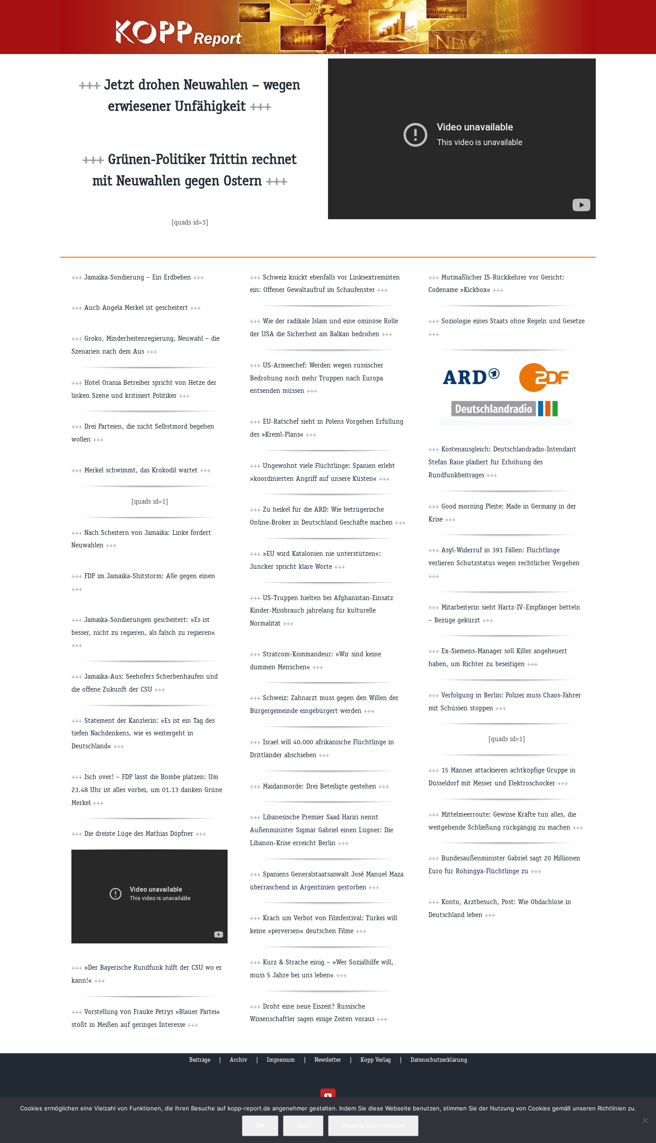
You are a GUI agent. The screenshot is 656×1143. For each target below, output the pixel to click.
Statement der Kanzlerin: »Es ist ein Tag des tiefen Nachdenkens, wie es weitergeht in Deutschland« (143, 733)
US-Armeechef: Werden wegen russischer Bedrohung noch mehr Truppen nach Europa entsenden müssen (316, 378)
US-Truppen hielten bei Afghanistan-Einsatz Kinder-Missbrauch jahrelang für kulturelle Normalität (321, 610)
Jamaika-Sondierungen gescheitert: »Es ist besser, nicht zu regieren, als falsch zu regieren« (143, 632)
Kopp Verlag (376, 1060)
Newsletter (328, 1060)
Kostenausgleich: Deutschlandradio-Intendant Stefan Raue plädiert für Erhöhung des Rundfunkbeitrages (502, 462)
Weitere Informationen (373, 1125)
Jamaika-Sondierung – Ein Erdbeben (144, 277)
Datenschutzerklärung (439, 1060)
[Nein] (644, 1120)
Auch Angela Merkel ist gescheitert (142, 307)
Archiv (238, 1060)
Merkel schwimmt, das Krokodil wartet (147, 470)
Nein (303, 1125)
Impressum (281, 1060)
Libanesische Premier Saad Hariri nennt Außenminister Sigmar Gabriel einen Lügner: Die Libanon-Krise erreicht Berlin (321, 830)
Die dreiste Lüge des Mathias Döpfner (145, 833)
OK (260, 1125)
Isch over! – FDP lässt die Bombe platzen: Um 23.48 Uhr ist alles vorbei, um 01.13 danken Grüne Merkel (146, 789)
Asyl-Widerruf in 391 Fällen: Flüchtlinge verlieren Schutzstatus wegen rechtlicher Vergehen (504, 563)
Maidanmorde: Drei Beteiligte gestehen (326, 786)
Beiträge (199, 1060)
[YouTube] (328, 1096)
